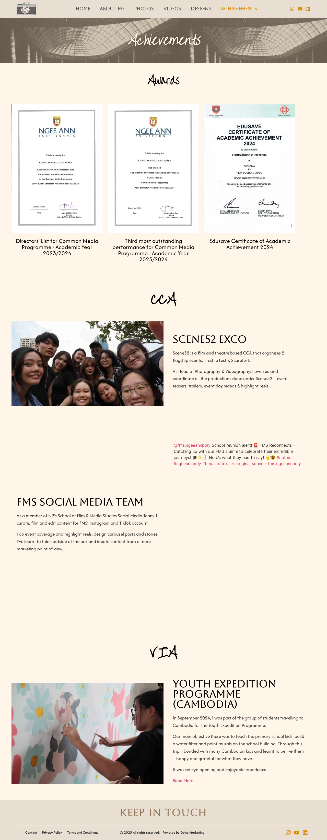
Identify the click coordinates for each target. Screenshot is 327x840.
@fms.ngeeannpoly (192, 445)
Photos (144, 8)
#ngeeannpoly (187, 463)
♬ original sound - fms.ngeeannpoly (266, 463)
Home (83, 8)
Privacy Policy (52, 832)
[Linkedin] (308, 9)
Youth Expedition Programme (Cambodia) (224, 694)
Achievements (239, 8)
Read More (183, 780)
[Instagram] (292, 9)
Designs (201, 8)
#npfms (284, 457)
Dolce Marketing (192, 832)
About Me (112, 8)
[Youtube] (300, 9)
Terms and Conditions (82, 832)
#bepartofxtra (216, 463)
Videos (172, 8)
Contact (31, 832)
